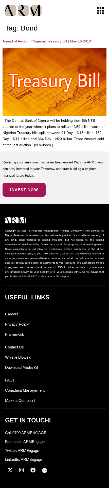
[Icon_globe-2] (44, 470)
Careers (12, 314)
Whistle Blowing (18, 357)
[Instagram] (21, 470)
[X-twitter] (10, 470)
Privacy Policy (17, 324)
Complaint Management (25, 390)
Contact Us (14, 347)
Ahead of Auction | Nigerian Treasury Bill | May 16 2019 (47, 41)
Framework (14, 334)
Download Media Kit (21, 367)
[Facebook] (33, 470)
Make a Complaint (20, 400)
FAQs (10, 380)
